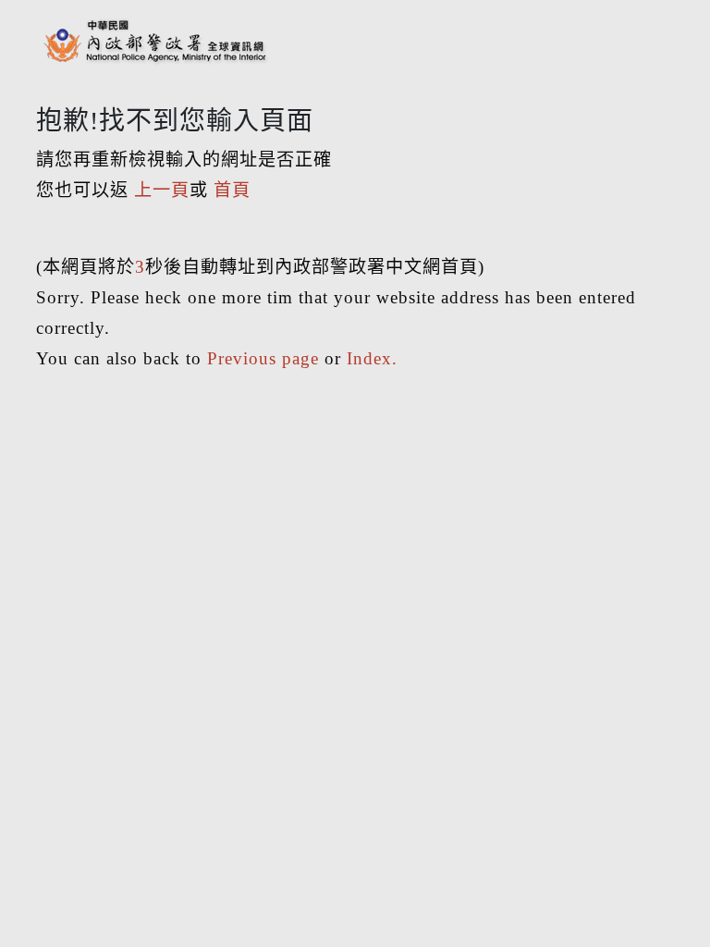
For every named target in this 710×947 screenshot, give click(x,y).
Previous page (263, 358)
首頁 (232, 190)
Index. (372, 358)
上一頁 (162, 190)
